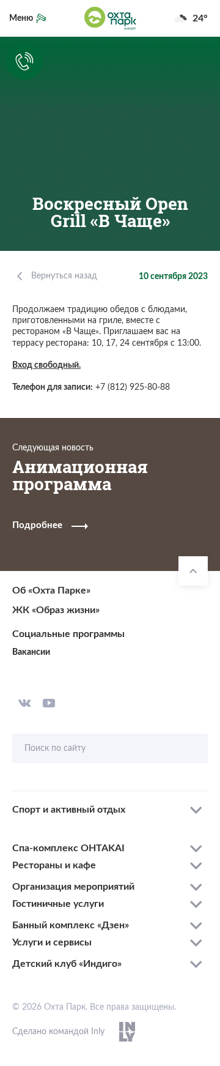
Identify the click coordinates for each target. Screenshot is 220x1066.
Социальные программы (68, 634)
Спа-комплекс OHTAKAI (68, 848)
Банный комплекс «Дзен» (70, 925)
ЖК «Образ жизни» (56, 610)
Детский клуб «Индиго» (67, 964)
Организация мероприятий (73, 887)
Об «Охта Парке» (51, 590)
